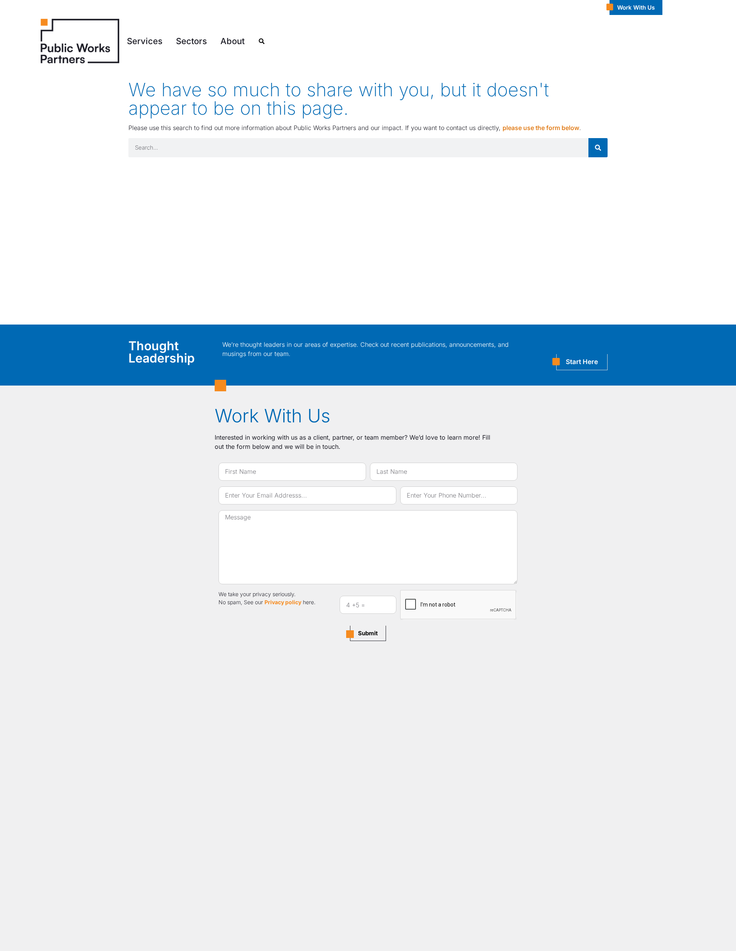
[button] (145, 41)
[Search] (598, 147)
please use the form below (541, 128)
